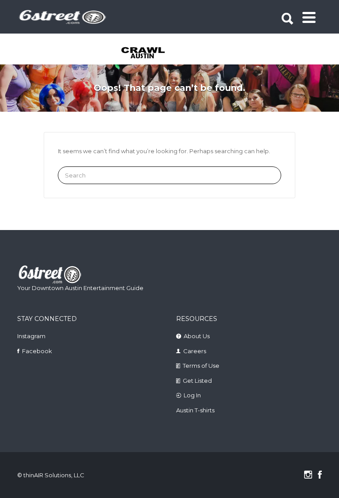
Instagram (31, 336)
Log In (192, 395)
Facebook (37, 351)
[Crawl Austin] (154, 53)
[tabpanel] (154, 53)
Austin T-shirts (195, 410)
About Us (197, 336)
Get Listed (197, 380)
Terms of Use (201, 365)
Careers (194, 351)
